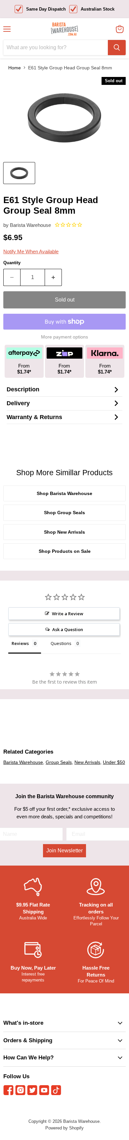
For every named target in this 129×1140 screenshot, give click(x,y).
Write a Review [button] (67, 614)
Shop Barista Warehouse (64, 493)
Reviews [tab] (20, 643)
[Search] (117, 47)
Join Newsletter (64, 850)
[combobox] (55, 47)
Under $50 (114, 762)
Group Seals (59, 762)
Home (14, 67)
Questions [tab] (61, 643)
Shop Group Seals (64, 512)
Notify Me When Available (31, 251)
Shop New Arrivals (64, 532)
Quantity (12, 262)
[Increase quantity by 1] (53, 277)
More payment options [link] (64, 336)
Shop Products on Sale (65, 551)
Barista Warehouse (30, 225)
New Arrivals (87, 762)
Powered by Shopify (64, 1127)
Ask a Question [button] (67, 629)
